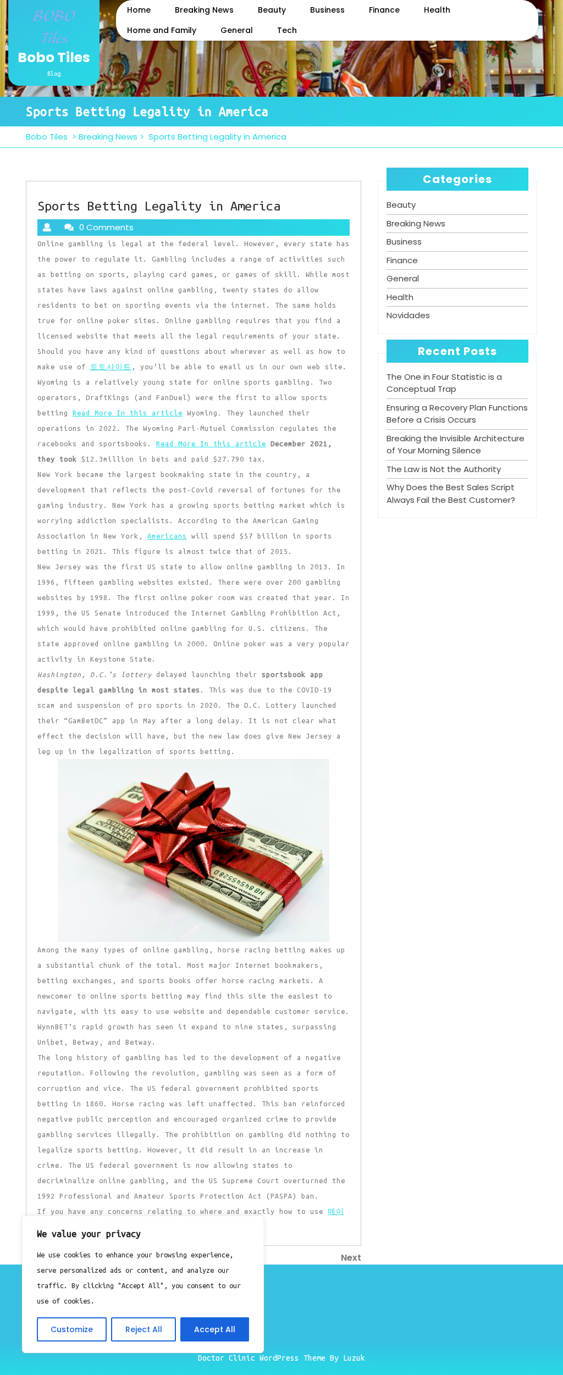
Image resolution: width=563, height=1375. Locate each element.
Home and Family (161, 30)
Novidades (408, 315)
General (236, 30)
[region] (143, 1284)
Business (327, 9)
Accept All (214, 1329)
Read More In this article (128, 413)
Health (437, 9)
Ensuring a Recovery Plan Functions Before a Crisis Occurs (457, 414)
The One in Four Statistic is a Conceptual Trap (444, 383)
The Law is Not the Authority (444, 469)
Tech (287, 30)
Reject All (143, 1329)
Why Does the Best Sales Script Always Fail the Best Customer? (451, 493)
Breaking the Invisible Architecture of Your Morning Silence (456, 445)
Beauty (272, 9)
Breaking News (204, 9)
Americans (167, 536)
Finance (384, 9)
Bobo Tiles (54, 57)
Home (139, 9)
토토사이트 (110, 366)
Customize (72, 1329)
